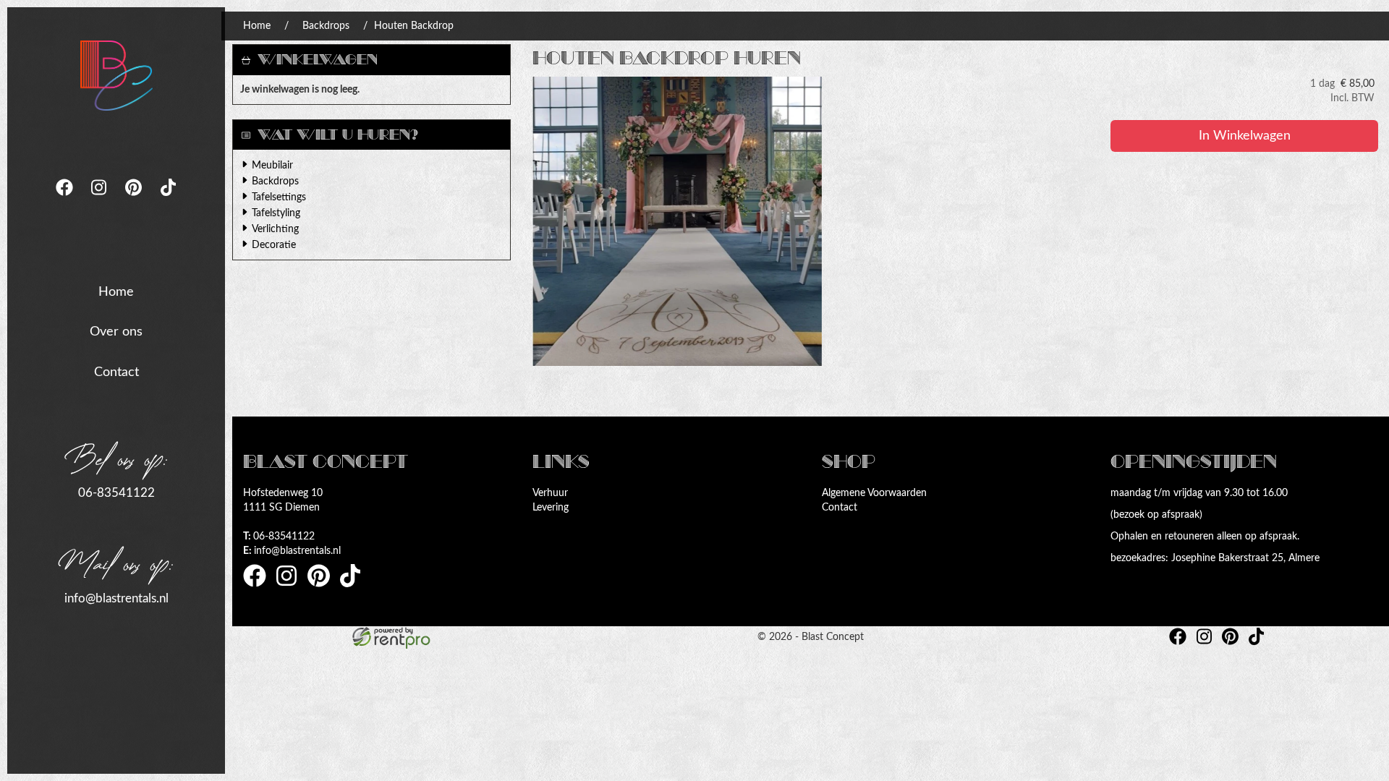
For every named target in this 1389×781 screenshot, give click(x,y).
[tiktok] (168, 200)
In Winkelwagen (1245, 135)
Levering (550, 508)
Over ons (116, 331)
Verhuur (550, 493)
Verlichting (275, 229)
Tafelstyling (276, 213)
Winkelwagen (318, 59)
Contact (116, 372)
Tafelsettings (279, 197)
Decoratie (274, 245)
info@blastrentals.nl (116, 598)
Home (116, 292)
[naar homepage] (116, 75)
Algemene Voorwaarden (874, 493)
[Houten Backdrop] (677, 221)
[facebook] (65, 200)
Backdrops (325, 26)
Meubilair (272, 166)
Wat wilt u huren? (338, 135)
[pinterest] (135, 200)
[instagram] (100, 200)
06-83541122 (116, 493)
